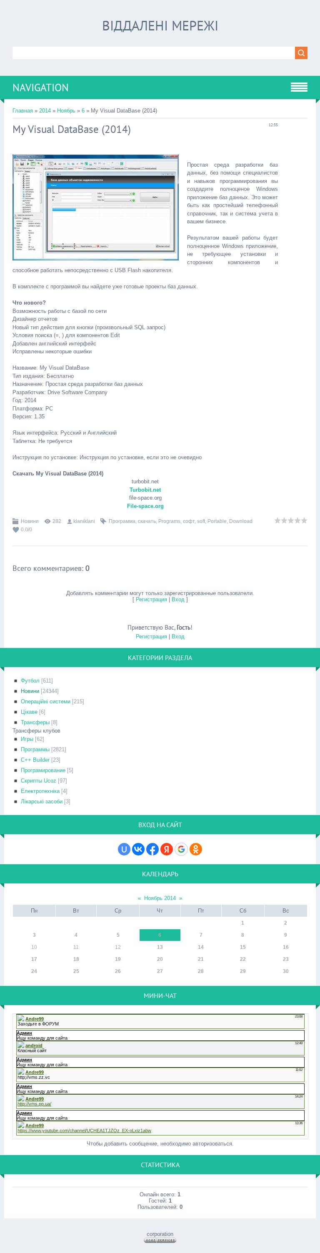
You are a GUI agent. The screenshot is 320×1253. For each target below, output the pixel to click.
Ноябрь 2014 (160, 898)
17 (34, 959)
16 (286, 947)
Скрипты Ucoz (38, 781)
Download (240, 521)
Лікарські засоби (41, 801)
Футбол (30, 681)
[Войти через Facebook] (152, 849)
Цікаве (29, 712)
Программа (122, 521)
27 (160, 971)
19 (118, 959)
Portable (217, 521)
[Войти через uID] (124, 849)
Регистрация (151, 599)
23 (286, 959)
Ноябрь (66, 111)
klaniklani (84, 521)
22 (243, 959)
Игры (27, 739)
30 (286, 971)
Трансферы (35, 722)
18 (76, 959)
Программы (35, 749)
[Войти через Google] (181, 849)
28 (201, 971)
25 (76, 971)
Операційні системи (45, 701)
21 (201, 959)
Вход (178, 599)
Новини (30, 521)
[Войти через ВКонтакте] (138, 849)
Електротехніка (40, 791)
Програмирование (43, 770)
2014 (45, 111)
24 (34, 971)
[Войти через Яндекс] (166, 849)
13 (160, 947)
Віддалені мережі (160, 25)
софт (189, 521)
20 (160, 959)
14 (201, 947)
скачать (147, 521)
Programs (169, 521)
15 (243, 947)
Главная (22, 111)
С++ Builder (35, 760)
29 (243, 971)
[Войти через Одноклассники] (196, 849)
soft (201, 521)
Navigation (40, 87)
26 (118, 971)
